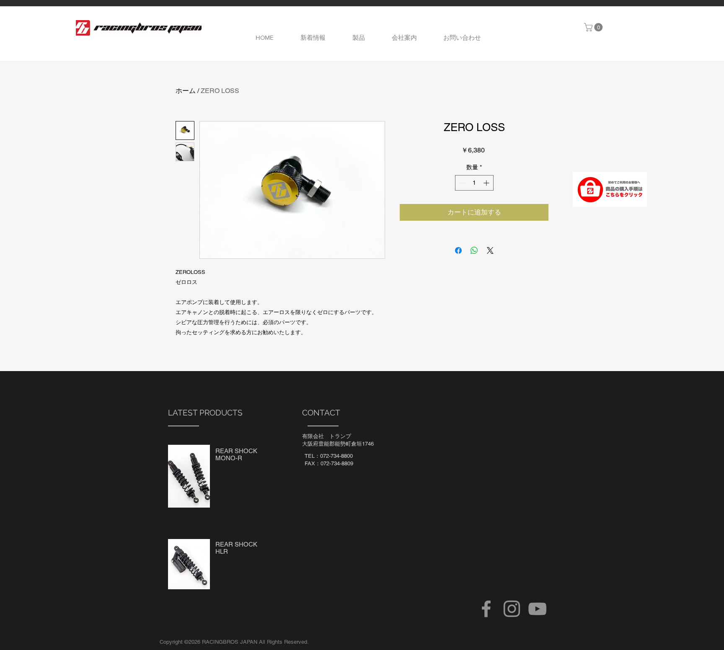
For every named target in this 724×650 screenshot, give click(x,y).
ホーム (186, 91)
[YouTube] (537, 609)
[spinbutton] (474, 182)
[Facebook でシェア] (458, 250)
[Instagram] (512, 609)
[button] (594, 27)
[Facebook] (486, 609)
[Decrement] (461, 182)
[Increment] (487, 182)
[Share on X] (490, 250)
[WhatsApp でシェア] (474, 250)
